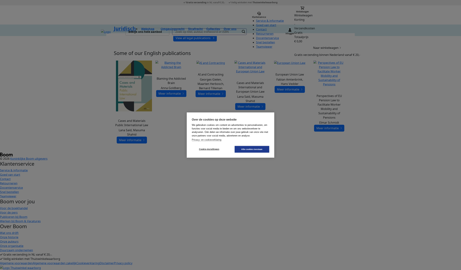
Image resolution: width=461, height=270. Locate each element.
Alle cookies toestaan (251, 149)
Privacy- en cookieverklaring (206, 139)
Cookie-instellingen (209, 149)
